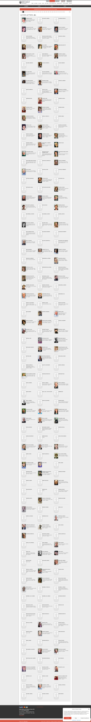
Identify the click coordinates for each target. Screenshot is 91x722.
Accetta (67, 718)
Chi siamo (35, 3)
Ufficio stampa (65, 3)
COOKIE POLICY (48, 721)
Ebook (52, 6)
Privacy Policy (79, 720)
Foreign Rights (59, 3)
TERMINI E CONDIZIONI (54, 721)
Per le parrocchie (52, 3)
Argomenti (26, 6)
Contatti (70, 3)
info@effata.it (21, 715)
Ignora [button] (56, 9)
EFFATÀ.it (47, 1)
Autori (39, 6)
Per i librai (47, 3)
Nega (76, 718)
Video (43, 3)
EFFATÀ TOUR (57, 1)
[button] (88, 709)
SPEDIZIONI (59, 721)
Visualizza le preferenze (85, 718)
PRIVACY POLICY (43, 721)
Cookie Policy (74, 720)
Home (32, 3)
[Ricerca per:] (69, 1)
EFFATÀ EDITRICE (52, 1)
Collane (39, 3)
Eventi (65, 6)
